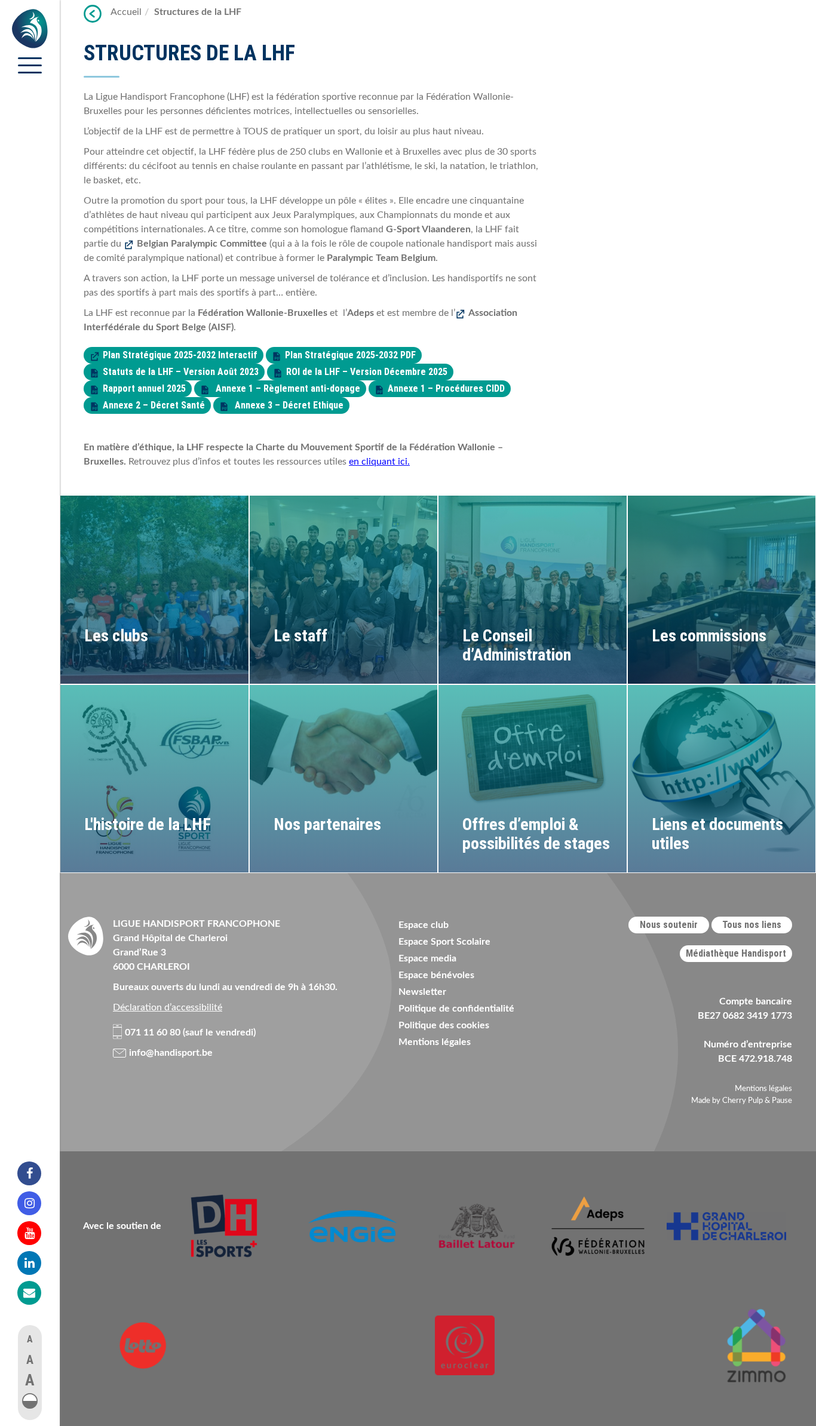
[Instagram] (37, 1203)
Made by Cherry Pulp (727, 1101)
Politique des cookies (443, 1025)
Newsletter (422, 992)
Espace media (427, 958)
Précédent (93, 14)
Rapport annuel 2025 (144, 388)
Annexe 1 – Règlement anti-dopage (286, 388)
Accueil (126, 12)
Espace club (423, 925)
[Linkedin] (37, 1263)
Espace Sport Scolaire (444, 941)
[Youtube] (37, 1233)
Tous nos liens (751, 924)
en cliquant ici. (379, 461)
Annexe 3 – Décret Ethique (287, 405)
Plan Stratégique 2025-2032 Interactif (180, 355)
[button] (30, 1401)
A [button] (30, 1339)
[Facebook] (37, 1173)
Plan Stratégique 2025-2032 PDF (350, 355)
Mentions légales (434, 1042)
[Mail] (37, 1293)
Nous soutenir (669, 924)
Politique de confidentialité (456, 1008)
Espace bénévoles (436, 975)
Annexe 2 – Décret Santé (154, 405)
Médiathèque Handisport (736, 953)
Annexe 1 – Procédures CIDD (446, 388)
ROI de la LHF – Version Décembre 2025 (366, 371)
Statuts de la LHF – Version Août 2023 (181, 371)
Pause (782, 1101)
